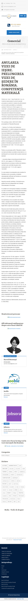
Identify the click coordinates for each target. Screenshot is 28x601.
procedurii (12, 498)
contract (15, 477)
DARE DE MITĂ (4, 557)
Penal (2, 566)
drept (10, 483)
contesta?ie (6, 478)
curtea (13, 480)
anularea (11, 468)
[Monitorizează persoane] (14, 317)
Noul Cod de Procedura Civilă (8, 586)
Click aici (6, 397)
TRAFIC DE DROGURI (6, 551)
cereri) (10, 471)
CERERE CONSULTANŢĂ (14, 32)
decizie (4, 483)
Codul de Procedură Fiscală (7, 588)
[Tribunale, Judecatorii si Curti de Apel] (14, 446)
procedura (5, 498)
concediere (5, 474)
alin (20, 465)
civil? (15, 471)
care (23, 468)
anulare (4, 468)
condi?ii (12, 474)
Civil (2, 568)
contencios (19, 474)
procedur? (21, 495)
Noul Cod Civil (4, 584)
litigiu (3, 493)
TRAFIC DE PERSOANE (6, 553)
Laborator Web (20, 598)
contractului (5, 480)
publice (4, 501)
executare (5, 486)
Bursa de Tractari (18, 539)
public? (19, 498)
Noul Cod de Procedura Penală (8, 582)
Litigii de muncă (5, 572)
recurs (9, 501)
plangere (4, 495)
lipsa (20, 489)
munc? (9, 493)
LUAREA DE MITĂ (5, 559)
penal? (15, 493)
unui (19, 501)
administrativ (13, 465)
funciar (22, 486)
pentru (21, 493)
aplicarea (18, 468)
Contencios (4, 574)
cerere (4, 471)
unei (15, 501)
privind (15, 495)
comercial (22, 471)
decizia (18, 480)
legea (15, 489)
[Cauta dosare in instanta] (14, 328)
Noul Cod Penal (5, 580)
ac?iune (4, 465)
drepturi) (15, 483)
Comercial (3, 570)
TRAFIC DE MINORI (5, 555)
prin (10, 495)
